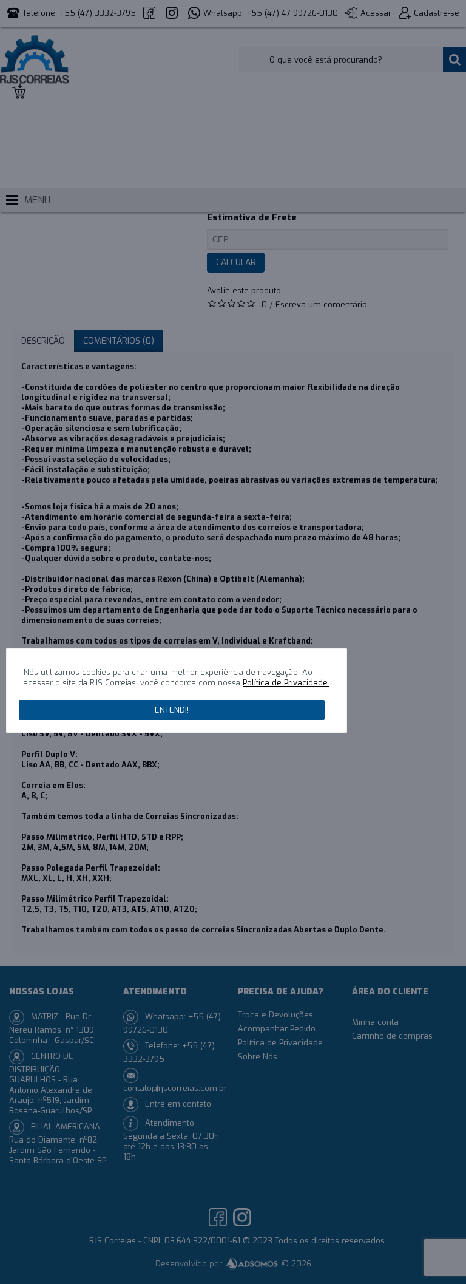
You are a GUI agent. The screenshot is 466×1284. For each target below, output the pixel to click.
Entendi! (172, 710)
